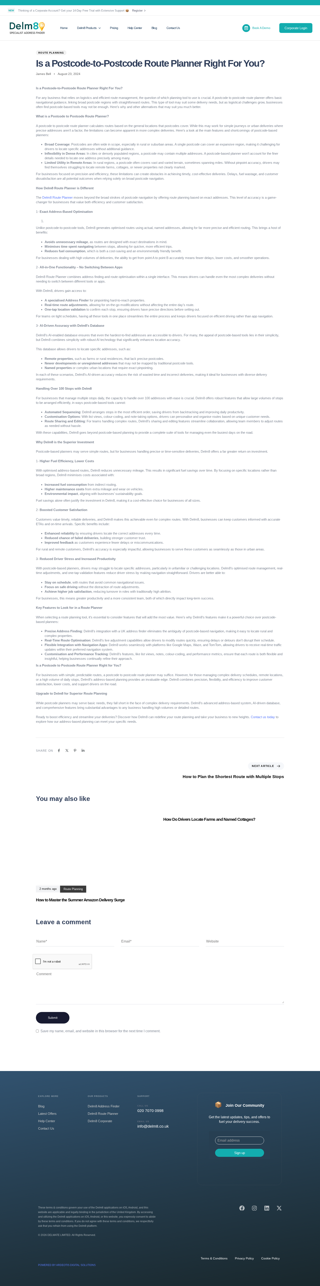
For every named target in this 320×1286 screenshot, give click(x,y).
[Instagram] (254, 1208)
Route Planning (51, 52)
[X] (67, 750)
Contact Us (173, 28)
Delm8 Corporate (100, 1121)
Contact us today (263, 717)
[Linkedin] (83, 750)
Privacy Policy (244, 1258)
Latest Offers (47, 1113)
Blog (154, 28)
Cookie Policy (270, 1258)
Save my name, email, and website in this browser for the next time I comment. (100, 1031)
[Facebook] (59, 750)
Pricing (114, 28)
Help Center (135, 28)
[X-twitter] (279, 1208)
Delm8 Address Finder (104, 1106)
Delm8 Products (86, 28)
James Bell (43, 74)
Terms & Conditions (214, 1258)
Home (63, 28)
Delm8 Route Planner (57, 197)
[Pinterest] (75, 750)
